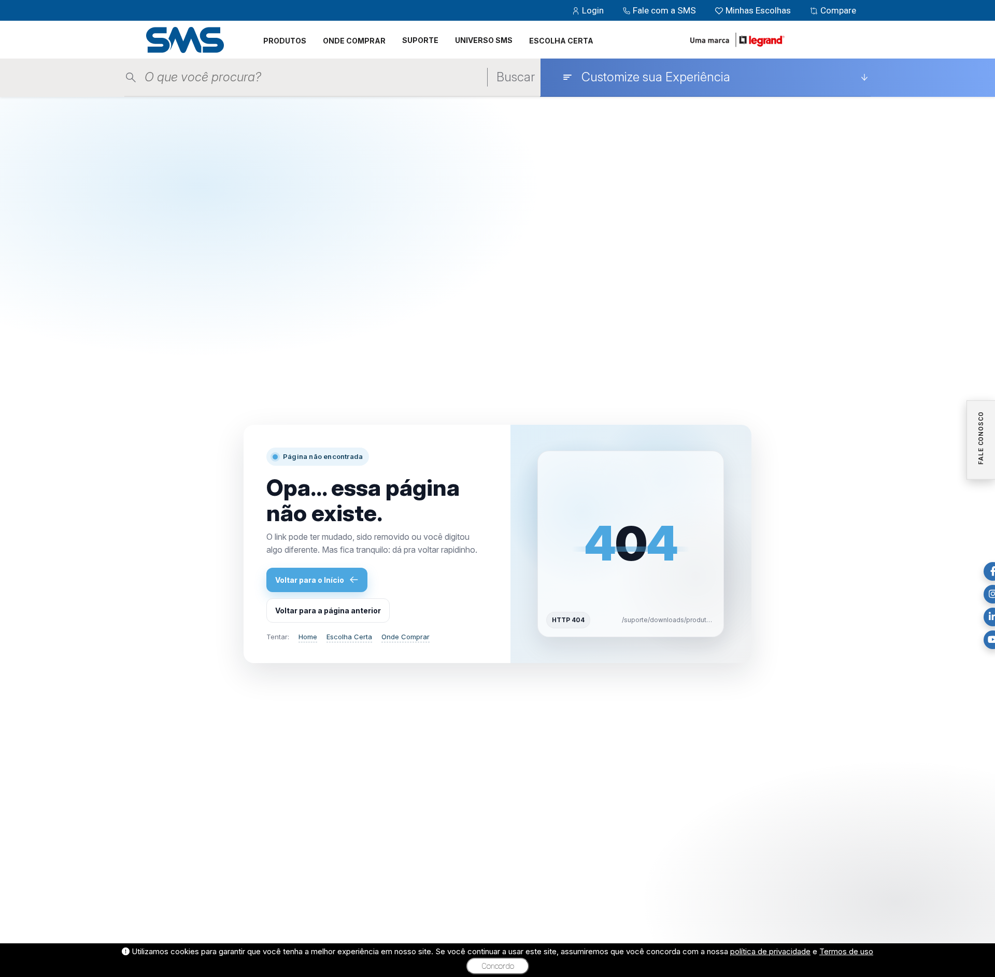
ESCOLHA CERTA (561, 40)
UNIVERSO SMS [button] (484, 40)
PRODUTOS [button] (284, 40)
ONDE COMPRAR (354, 40)
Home (307, 637)
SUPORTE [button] (420, 40)
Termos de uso (846, 951)
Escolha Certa (349, 637)
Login (593, 10)
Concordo (497, 966)
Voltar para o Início (309, 580)
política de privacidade (770, 951)
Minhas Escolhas (758, 10)
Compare (837, 10)
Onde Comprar (405, 637)
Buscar (515, 76)
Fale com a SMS (664, 10)
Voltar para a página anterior (328, 610)
